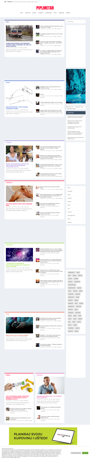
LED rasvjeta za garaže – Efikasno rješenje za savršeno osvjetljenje (51, 345)
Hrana (68, 13)
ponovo (70, 309)
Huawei (79, 288)
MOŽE (77, 297)
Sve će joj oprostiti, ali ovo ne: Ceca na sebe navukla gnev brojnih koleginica (50, 174)
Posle (76, 309)
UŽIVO (69, 318)
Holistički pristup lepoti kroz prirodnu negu (19, 204)
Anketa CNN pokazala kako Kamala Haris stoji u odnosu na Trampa (51, 26)
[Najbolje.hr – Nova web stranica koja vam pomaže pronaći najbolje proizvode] (37, 336)
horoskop (77, 281)
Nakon (76, 300)
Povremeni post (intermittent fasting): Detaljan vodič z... (25, 1)
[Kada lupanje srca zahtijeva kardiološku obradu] (38, 408)
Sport (34, 13)
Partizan (78, 306)
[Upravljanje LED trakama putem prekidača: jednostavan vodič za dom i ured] (37, 319)
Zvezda (77, 328)
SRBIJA (69, 315)
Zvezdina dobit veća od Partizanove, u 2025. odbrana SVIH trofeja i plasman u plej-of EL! (51, 111)
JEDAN (80, 291)
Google (70, 281)
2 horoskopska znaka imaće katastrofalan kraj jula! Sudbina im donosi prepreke (18, 265)
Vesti (21, 13)
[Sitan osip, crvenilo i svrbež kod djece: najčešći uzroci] (38, 417)
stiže (79, 315)
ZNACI (69, 325)
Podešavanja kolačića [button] (76, 453)
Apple (78, 272)
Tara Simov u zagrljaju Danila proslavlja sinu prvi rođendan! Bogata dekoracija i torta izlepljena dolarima (51, 52)
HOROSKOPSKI (71, 288)
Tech (55, 13)
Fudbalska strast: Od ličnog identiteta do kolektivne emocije (50, 87)
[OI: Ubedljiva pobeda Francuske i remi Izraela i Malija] (37, 34)
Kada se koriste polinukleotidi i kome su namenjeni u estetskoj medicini (50, 204)
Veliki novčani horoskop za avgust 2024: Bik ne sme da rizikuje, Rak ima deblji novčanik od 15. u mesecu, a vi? (51, 282)
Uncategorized (57, 95)
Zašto (79, 322)
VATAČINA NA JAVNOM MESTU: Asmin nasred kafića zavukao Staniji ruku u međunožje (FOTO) (51, 166)
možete (70, 300)
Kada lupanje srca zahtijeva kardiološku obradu (51, 407)
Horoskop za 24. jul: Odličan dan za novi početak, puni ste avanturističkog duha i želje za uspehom (51, 271)
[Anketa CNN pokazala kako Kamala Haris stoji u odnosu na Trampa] (37, 27)
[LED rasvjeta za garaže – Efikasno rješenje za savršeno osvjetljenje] (37, 345)
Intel (69, 291)
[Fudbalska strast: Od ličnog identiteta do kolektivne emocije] (37, 87)
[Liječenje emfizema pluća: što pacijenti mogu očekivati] (49, 385)
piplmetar (9, 47)
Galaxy (70, 278)
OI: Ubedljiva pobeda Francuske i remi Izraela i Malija (51, 34)
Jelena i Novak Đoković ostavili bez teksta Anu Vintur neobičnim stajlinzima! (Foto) (17, 165)
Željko (76, 331)
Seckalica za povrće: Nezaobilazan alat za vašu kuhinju (20, 418)
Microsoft (71, 297)
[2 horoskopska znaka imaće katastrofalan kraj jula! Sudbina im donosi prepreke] (19, 254)
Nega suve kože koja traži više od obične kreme (50, 187)
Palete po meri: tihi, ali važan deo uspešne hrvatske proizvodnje (76, 116)
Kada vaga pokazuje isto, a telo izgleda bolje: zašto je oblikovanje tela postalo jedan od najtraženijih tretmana (51, 196)
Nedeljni (70, 303)
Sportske (77, 312)
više (69, 322)
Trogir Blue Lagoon (71, 108)
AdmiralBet (71, 272)
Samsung (70, 312)
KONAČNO (70, 294)
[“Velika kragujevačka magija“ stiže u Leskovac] (37, 103)
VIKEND (80, 318)
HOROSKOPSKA (72, 284)
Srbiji (74, 315)
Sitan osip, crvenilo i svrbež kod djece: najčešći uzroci (50, 417)
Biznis (53, 337)
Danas (74, 275)
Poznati (40, 13)
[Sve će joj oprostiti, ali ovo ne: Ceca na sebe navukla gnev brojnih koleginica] (37, 174)
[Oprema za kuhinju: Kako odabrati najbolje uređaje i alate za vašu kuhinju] (7, 409)
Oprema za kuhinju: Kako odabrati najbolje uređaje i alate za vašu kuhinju (20, 409)
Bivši (69, 275)
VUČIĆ (73, 322)
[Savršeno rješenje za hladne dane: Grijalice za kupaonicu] (37, 326)
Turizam (70, 212)
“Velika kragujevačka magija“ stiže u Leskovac (51, 102)
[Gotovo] (37, 95)
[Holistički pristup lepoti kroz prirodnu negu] (19, 194)
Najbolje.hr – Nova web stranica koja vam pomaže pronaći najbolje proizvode (50, 335)
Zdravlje (61, 13)
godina (76, 278)
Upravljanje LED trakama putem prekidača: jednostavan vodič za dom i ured (50, 319)
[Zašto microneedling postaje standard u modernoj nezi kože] (37, 213)
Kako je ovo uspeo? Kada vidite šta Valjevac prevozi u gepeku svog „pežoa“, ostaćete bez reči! (51, 43)
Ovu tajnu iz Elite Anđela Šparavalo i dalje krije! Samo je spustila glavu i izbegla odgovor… (50, 148)
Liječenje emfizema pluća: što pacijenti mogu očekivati (49, 396)
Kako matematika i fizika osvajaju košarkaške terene (17, 107)
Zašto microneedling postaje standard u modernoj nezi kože (50, 213)
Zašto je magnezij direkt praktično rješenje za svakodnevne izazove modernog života (17, 397)
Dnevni (80, 275)
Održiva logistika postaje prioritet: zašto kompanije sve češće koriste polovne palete (75, 133)
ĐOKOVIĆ (70, 331)
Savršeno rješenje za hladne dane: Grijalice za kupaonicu (51, 326)
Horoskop (48, 13)
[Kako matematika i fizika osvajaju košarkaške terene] (19, 95)
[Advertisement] (34, 69)
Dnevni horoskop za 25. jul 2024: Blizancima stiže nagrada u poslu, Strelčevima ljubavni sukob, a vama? (50, 261)
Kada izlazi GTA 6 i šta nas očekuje (17, 335)
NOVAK (81, 303)
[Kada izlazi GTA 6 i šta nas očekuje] (19, 325)
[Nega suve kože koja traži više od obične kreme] (37, 187)
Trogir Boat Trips (79, 107)
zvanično (70, 328)
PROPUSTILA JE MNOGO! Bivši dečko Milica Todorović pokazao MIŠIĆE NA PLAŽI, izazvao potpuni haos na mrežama (51, 157)
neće (76, 303)
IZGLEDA (75, 291)
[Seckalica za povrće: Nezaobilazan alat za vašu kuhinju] (7, 418)
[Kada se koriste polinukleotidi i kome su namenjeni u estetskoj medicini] (37, 204)
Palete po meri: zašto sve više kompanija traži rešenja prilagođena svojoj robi (75, 122)
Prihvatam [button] (85, 453)
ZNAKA (75, 325)
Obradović (71, 306)
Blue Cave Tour (69, 107)
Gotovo (42, 94)
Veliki (74, 318)
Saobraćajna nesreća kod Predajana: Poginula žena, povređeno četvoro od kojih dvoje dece (18, 45)
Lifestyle (27, 13)
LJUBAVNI (77, 294)
